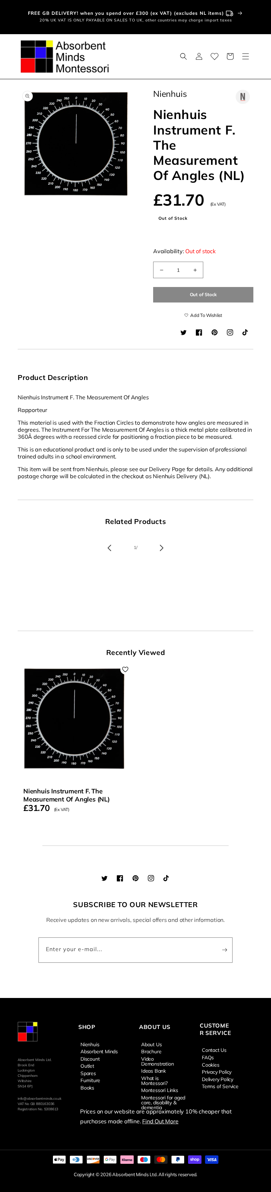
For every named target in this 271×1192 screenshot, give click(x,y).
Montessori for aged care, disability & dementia (163, 1102)
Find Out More (160, 1121)
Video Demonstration (157, 1061)
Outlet (87, 1065)
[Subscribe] (224, 950)
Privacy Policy (216, 1071)
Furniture (90, 1080)
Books (87, 1087)
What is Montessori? (154, 1080)
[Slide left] (109, 548)
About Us (151, 1044)
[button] (183, 56)
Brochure (151, 1051)
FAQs (208, 1057)
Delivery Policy (217, 1079)
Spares (88, 1073)
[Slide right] (161, 548)
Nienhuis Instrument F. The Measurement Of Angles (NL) (66, 795)
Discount (90, 1058)
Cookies (210, 1064)
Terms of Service (220, 1086)
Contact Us (214, 1050)
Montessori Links (159, 1090)
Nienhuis (89, 1044)
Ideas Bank (153, 1070)
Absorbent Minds (99, 1051)
